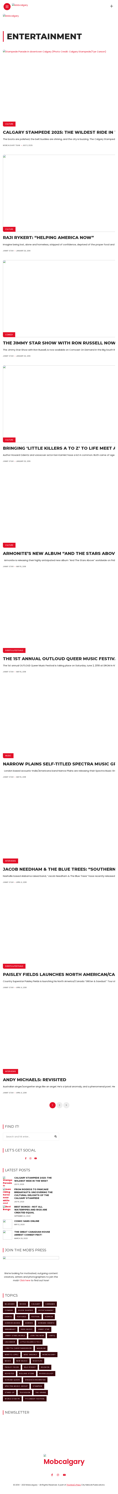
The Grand (40, 1392)
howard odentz (46, 1323)
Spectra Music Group (16, 1386)
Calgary (35, 1304)
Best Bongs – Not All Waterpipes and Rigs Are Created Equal (30, 1209)
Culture (9, 124)
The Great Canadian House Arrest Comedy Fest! (32, 1233)
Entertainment (46, 1310)
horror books (12, 1323)
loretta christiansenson (18, 1348)
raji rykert (30, 1367)
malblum (41, 1348)
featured (21, 1316)
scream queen (12, 1380)
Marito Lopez (12, 1354)
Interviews (10, 861)
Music (8, 755)
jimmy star (43, 1329)
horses (29, 1323)
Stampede (37, 1386)
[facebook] (26, 1158)
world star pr (12, 1399)
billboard (10, 1304)
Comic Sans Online (26, 1221)
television (25, 1392)
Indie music (27, 1329)
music (8, 1361)
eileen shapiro (25, 1310)
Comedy (9, 334)
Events (8, 1316)
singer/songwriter (35, 1380)
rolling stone (26, 1373)
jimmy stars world (15, 1335)
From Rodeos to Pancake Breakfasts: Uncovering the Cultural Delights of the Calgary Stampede (33, 1194)
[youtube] (35, 1158)
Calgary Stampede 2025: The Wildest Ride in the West (33, 1179)
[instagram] (30, 1158)
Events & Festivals (14, 650)
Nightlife (37, 1361)
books (23, 1304)
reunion (45, 1367)
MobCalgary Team (11, 145)
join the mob (37, 1335)
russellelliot (46, 1373)
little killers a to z (30, 1342)
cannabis (50, 1304)
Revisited (9, 1373)
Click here (25, 1280)
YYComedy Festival (35, 1399)
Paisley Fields (12, 1367)
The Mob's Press (73, 1485)
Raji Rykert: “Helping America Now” (48, 237)
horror (49, 1316)
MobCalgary (49, 1354)
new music (22, 1361)
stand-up (9, 1392)
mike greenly (30, 1354)
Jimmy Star (8, 251)
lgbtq (52, 1335)
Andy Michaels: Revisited (34, 1079)
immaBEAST (10, 1329)
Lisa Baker (10, 1342)
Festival (35, 1316)
